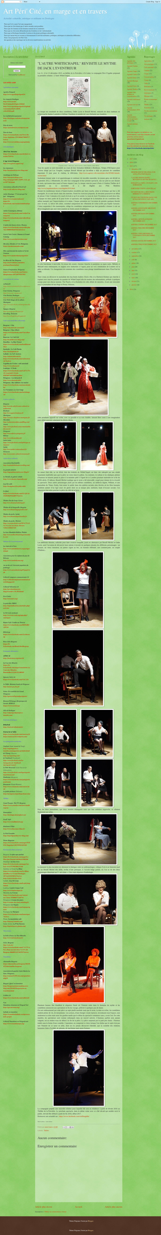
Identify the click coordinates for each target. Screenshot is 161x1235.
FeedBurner (21, 75)
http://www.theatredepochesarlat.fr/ (15, 516)
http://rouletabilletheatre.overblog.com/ (16, 465)
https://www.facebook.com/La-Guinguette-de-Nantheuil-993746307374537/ (13, 762)
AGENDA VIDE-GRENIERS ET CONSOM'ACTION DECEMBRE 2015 (143, 235)
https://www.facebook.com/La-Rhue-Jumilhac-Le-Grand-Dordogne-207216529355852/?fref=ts (16, 873)
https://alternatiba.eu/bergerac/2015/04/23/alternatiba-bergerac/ (16, 965)
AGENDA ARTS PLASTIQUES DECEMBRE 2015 (141, 220)
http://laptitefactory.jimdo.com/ (14, 926)
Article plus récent (43, 1206)
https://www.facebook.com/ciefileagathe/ (74, 1116)
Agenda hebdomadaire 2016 (133, 109)
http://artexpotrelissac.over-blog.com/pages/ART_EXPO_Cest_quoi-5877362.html (16, 179)
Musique (147, 96)
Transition (147, 108)
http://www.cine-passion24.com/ (13, 297)
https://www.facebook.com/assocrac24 (16, 734)
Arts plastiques (149, 64)
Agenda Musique (132, 81)
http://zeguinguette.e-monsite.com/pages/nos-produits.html (16, 749)
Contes (146, 80)
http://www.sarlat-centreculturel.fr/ (15, 449)
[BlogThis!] (66, 1127)
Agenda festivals (132, 104)
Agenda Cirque (132, 71)
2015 (131, 166)
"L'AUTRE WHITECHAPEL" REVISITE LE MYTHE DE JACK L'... (144, 178)
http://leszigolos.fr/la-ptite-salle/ (14, 486)
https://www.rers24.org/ (11, 706)
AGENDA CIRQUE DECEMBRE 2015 (144, 244)
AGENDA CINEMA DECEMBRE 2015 (144, 224)
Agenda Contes (132, 74)
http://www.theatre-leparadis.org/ (15, 479)
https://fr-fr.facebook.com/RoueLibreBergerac (16, 645)
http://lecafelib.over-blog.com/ (14, 339)
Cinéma (146, 70)
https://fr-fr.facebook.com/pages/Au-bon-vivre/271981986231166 (16, 865)
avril (133, 274)
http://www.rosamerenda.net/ (13, 199)
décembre (135, 169)
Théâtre (46, 1130)
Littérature (147, 93)
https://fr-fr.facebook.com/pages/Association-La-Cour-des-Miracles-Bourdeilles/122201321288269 (16, 669)
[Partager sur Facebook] (70, 1127)
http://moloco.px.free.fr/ (11, 687)
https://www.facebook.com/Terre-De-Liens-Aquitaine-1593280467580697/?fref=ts (16, 137)
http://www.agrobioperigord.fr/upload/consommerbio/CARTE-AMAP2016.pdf (16, 108)
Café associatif (149, 67)
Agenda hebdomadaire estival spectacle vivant (132, 118)
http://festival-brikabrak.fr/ (13, 727)
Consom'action (149, 77)
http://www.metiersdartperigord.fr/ (15, 255)
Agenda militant (132, 124)
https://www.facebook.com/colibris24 (16, 998)
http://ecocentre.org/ (10, 598)
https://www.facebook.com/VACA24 (15, 679)
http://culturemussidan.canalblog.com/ (16, 422)
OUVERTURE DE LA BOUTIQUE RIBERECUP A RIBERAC (142, 193)
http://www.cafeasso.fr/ (11, 366)
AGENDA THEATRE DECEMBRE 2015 (142, 229)
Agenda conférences (133, 99)
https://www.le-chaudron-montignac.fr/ (16, 417)
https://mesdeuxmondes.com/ (13, 246)
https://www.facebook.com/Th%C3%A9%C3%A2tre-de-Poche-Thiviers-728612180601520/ (16, 525)
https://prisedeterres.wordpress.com (15, 127)
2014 (131, 289)
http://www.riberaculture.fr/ (12, 438)
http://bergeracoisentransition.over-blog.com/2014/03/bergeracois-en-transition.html (15, 988)
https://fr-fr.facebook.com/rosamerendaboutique (16, 203)
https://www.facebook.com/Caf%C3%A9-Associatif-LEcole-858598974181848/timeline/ (16, 373)
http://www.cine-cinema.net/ (12, 293)
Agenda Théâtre (132, 89)
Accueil (78, 1206)
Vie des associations (150, 111)
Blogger (90, 1221)
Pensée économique (150, 99)
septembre (135, 256)
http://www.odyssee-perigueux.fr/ (14, 433)
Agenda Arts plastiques (131, 62)
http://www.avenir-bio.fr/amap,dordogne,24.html (14, 102)
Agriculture (148, 61)
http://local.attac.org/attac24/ (13, 658)
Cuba (146, 83)
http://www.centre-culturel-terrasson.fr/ (16, 454)
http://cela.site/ (8, 945)
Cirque (146, 73)
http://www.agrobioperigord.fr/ (14, 94)
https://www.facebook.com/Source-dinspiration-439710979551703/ (15, 273)
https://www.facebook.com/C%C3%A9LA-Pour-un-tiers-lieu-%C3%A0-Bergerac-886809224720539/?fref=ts (16, 949)
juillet (134, 263)
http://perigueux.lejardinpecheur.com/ (16, 794)
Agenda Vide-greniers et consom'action (131, 94)
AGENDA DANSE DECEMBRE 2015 (143, 241)
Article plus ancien (113, 1206)
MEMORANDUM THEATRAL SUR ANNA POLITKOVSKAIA (143, 173)
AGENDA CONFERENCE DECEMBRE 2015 (144, 204)
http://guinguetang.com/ (11, 755)
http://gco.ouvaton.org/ (11, 1007)
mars (133, 277)
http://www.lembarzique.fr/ (13, 890)
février (134, 281)
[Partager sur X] (68, 1127)
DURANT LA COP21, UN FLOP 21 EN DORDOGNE (144, 184)
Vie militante (148, 116)
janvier (134, 285)
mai (133, 270)
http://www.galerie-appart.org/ (13, 163)
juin (133, 267)
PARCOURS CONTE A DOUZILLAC (143, 188)
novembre (135, 249)
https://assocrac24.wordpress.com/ (15, 736)
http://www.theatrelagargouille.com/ (15, 509)
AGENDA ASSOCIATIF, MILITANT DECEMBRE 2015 (143, 209)
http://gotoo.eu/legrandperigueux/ (15, 696)
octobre (134, 252)
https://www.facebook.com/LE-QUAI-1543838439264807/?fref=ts (16, 494)
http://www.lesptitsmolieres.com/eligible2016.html (56, 188)
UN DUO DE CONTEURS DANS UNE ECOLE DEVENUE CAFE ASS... (144, 198)
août (133, 259)
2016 (131, 162)
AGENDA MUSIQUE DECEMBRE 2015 (142, 214)
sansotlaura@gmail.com (135, 139)
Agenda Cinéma (132, 66)
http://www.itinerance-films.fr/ (14, 829)
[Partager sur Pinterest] (73, 1127)
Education (147, 86)
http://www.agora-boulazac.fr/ (13, 413)
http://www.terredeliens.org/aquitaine (16, 142)
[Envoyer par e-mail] (64, 1127)
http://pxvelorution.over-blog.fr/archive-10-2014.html (13, 590)
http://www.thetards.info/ (12, 380)
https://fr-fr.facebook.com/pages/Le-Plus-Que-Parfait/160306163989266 (16, 858)
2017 (131, 159)
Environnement (149, 90)
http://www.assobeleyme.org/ (13, 560)
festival (146, 119)
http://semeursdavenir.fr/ (12, 356)
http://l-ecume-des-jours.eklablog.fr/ (16, 902)
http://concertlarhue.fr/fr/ (12, 878)
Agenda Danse (131, 77)
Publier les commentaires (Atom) (55, 1212)
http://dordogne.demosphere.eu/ (14, 815)
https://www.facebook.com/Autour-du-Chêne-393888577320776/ (15, 896)
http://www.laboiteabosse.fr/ (13, 938)
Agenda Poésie (132, 86)
